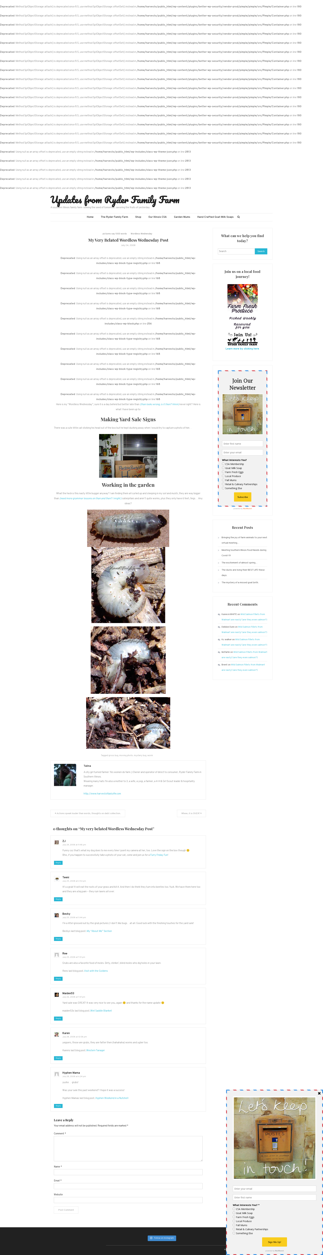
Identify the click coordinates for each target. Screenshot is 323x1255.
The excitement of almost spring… (240, 562)
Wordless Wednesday (141, 234)
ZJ (64, 841)
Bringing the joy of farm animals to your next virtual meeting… (244, 540)
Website (58, 1194)
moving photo (126, 755)
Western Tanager (95, 1050)
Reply (58, 862)
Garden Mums (182, 217)
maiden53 (68, 993)
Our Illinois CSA (157, 217)
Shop (138, 217)
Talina (87, 766)
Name (58, 1166)
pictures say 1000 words (115, 234)
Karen (66, 1033)
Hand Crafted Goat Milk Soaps (215, 217)
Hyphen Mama (71, 1073)
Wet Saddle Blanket (101, 1011)
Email (58, 1180)
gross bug (113, 755)
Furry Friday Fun (159, 855)
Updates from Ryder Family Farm (115, 199)
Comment (60, 1133)
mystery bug (140, 755)
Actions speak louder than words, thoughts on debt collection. (89, 813)
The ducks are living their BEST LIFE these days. (243, 573)
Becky (66, 914)
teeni (65, 877)
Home (90, 217)
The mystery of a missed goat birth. (240, 582)
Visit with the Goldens (96, 971)
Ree (64, 953)
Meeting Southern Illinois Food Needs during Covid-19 (244, 553)
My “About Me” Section (99, 931)
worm (150, 755)
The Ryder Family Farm (114, 217)
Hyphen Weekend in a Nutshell (111, 1098)
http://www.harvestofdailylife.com (102, 793)
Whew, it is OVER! (190, 813)
